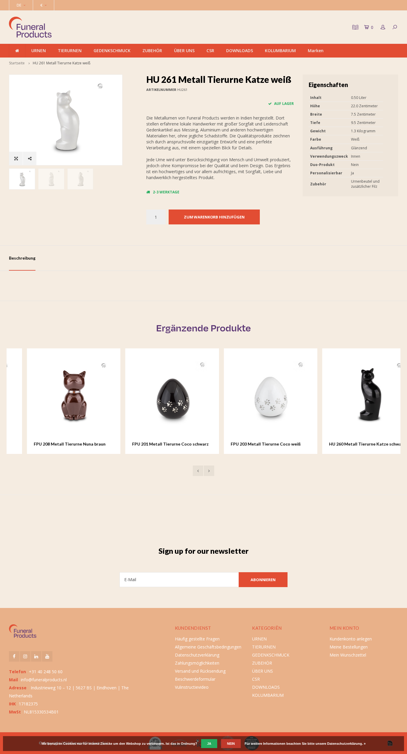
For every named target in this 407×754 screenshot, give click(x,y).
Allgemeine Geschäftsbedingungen (208, 647)
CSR (210, 50)
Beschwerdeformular (195, 679)
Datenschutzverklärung (197, 655)
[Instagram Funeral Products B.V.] (25, 656)
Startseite (17, 63)
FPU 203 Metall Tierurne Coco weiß (248, 443)
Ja (209, 743)
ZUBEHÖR (152, 50)
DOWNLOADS (239, 50)
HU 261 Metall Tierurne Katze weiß (61, 63)
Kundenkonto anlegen (351, 639)
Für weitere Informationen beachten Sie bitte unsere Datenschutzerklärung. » (305, 743)
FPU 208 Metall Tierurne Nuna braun (52, 443)
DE (19, 5)
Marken (316, 50)
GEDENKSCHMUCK (112, 50)
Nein (231, 743)
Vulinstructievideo (192, 687)
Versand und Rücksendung (200, 671)
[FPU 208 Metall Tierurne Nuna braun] (56, 395)
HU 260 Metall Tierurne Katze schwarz (349, 443)
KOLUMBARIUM (280, 50)
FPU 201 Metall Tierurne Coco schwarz (152, 443)
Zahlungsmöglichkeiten (197, 663)
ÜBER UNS (184, 50)
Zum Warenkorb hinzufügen (214, 217)
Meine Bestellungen (349, 647)
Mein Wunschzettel (348, 655)
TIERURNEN (70, 50)
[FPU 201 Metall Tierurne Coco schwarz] (154, 395)
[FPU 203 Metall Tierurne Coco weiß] (253, 395)
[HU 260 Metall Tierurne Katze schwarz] (351, 395)
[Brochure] (354, 27)
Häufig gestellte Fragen (197, 639)
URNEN (38, 50)
